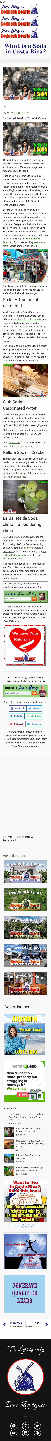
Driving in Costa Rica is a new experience (28, 1156)
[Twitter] (37, 1425)
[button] (18, 708)
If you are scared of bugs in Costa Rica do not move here (30, 1129)
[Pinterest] (37, 1432)
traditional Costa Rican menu (27, 319)
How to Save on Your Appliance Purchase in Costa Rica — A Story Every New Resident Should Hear (27, 1117)
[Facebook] (13, 1425)
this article (14, 442)
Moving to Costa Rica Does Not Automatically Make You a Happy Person (30, 1144)
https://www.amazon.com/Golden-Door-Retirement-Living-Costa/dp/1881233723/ (25, 1226)
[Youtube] (13, 1432)
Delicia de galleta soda (15, 476)
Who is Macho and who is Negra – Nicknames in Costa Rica (30, 1169)
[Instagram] (25, 1425)
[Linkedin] (25, 1432)
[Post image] (5, 1114)
